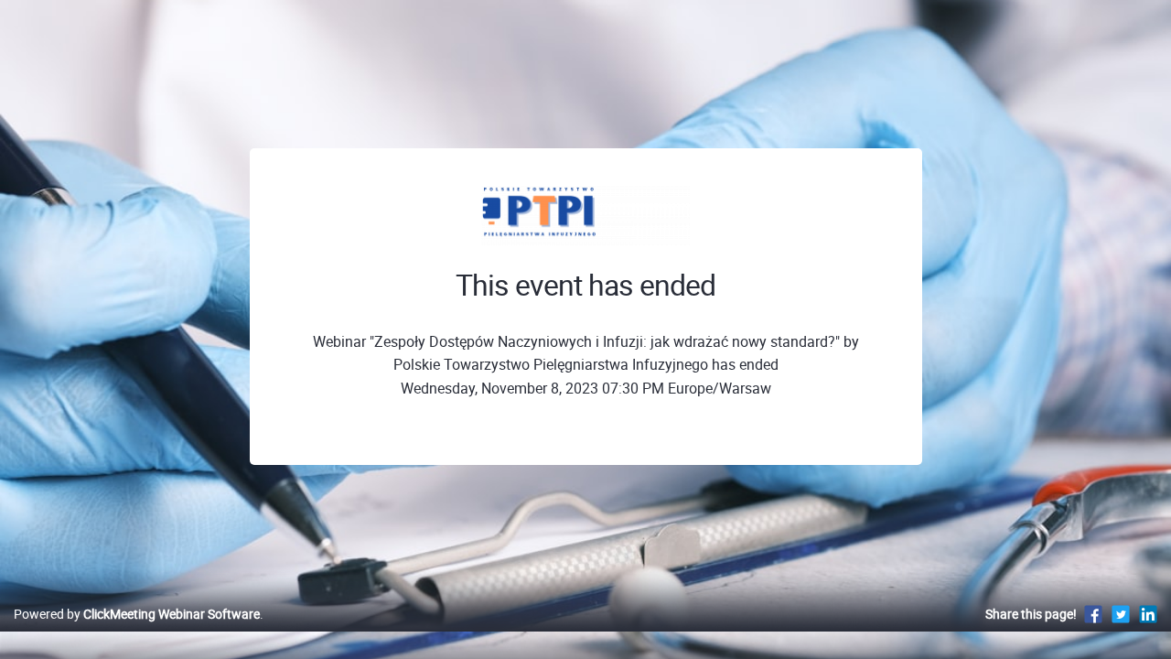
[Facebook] (1093, 613)
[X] (1121, 613)
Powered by (137, 613)
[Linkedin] (1148, 613)
